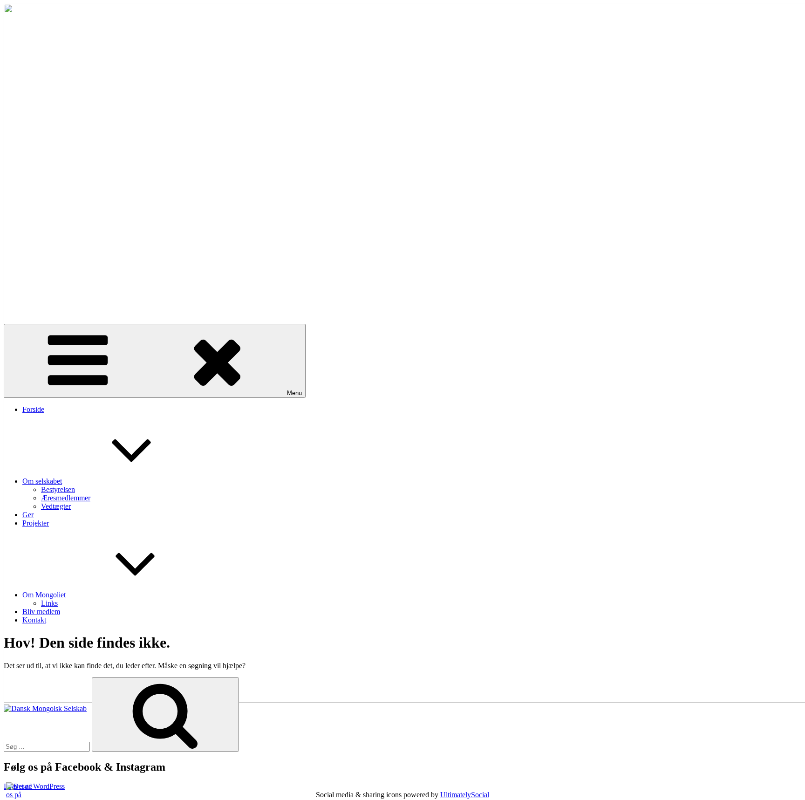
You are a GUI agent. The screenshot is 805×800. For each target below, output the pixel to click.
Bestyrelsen (58, 489)
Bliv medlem (41, 611)
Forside (33, 409)
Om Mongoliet (44, 595)
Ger (28, 515)
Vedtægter (56, 506)
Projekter (35, 523)
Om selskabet (42, 481)
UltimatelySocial (464, 795)
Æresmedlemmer (65, 498)
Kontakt (34, 620)
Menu (294, 393)
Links (49, 603)
